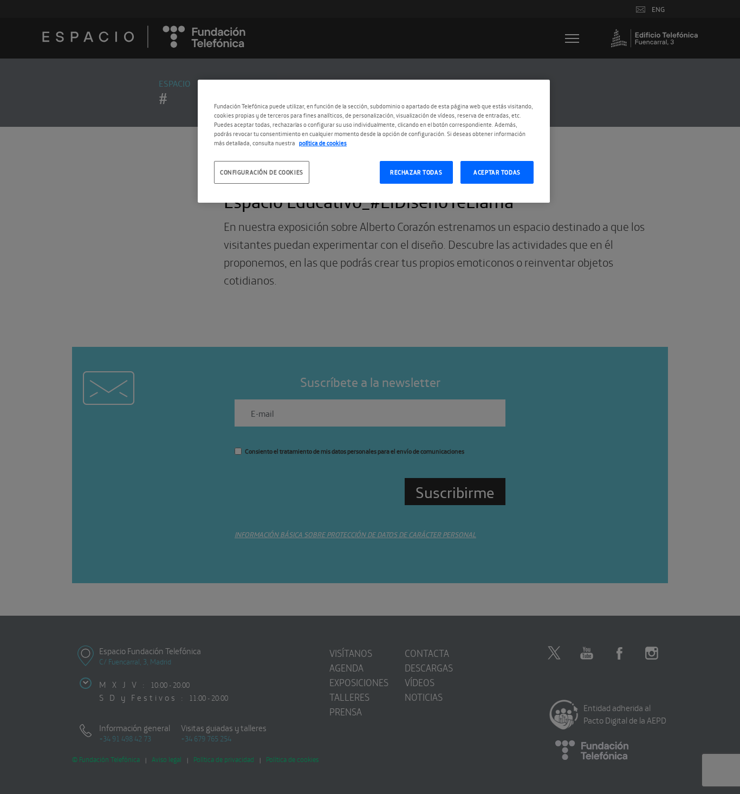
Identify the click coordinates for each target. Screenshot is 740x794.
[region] (374, 141)
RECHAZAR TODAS (416, 172)
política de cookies (323, 142)
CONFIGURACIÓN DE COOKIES (261, 172)
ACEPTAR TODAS (496, 172)
